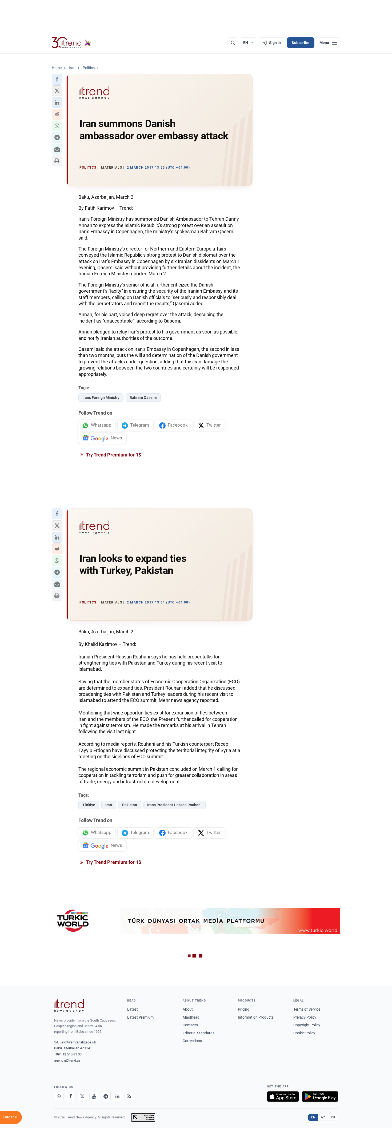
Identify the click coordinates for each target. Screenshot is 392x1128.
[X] (82, 1096)
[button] (57, 79)
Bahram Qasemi (143, 397)
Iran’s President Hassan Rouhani (174, 805)
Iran (108, 805)
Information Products (256, 1017)
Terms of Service (306, 1009)
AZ (323, 1117)
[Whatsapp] (59, 1096)
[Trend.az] (71, 43)
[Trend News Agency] (69, 1005)
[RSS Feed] (129, 1096)
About (188, 1009)
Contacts (190, 1025)
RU (333, 1117)
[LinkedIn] (117, 1096)
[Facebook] (70, 1096)
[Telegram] (106, 1096)
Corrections (192, 1041)
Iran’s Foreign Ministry (100, 397)
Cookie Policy (304, 1033)
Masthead (191, 1017)
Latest (132, 1009)
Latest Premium (140, 1017)
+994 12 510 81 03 (68, 1054)
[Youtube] (94, 1096)
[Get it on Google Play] (320, 1096)
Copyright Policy (306, 1025)
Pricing (243, 1009)
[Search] (232, 42)
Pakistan (129, 805)
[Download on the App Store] (283, 1096)
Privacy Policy (304, 1017)
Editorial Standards (198, 1033)
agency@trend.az (67, 1060)
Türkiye (88, 805)
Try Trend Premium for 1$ (113, 455)
